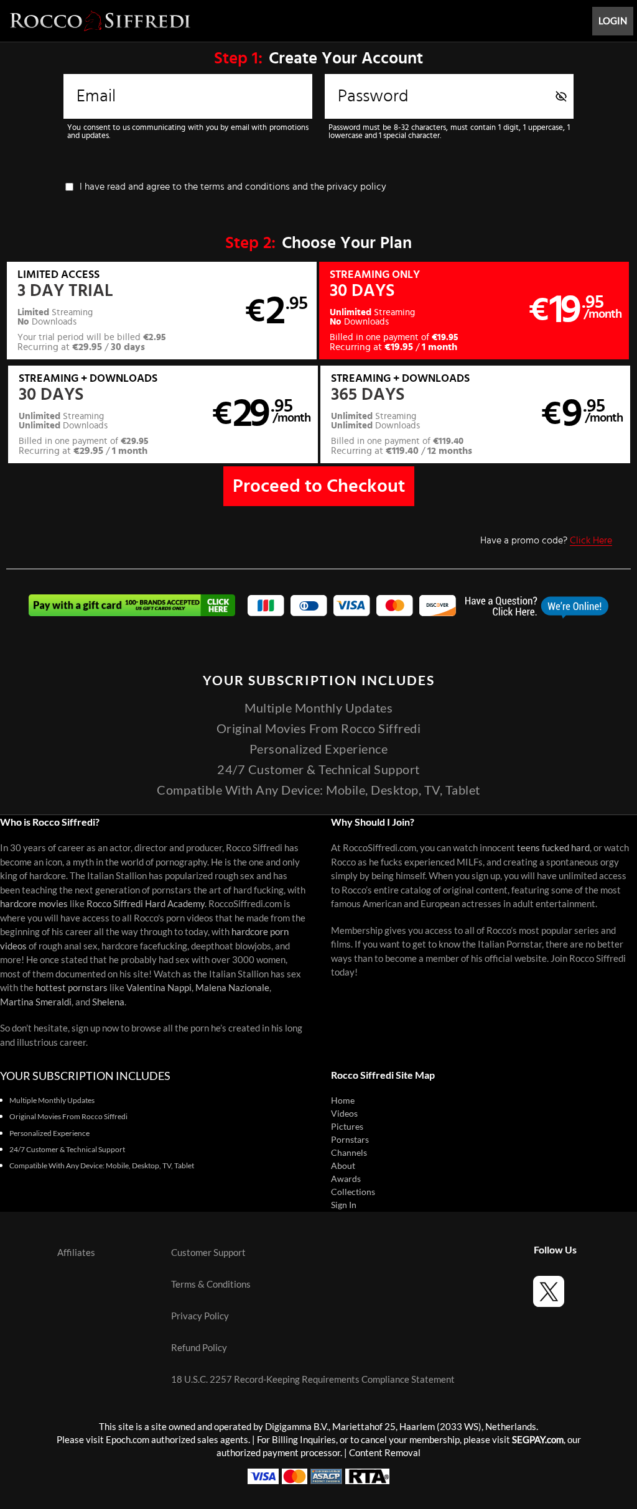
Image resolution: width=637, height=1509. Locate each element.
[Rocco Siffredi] (100, 21)
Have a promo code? (546, 540)
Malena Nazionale (232, 987)
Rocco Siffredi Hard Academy (145, 903)
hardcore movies (34, 903)
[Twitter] (548, 1293)
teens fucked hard (553, 847)
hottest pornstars (71, 987)
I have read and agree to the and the (233, 187)
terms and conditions (245, 187)
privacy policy (356, 187)
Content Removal (385, 1452)
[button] (162, 310)
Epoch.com (127, 1439)
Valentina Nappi (159, 987)
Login (612, 21)
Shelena (108, 1002)
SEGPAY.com (538, 1439)
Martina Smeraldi (36, 1002)
